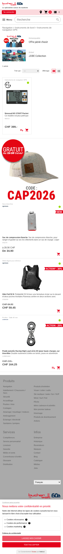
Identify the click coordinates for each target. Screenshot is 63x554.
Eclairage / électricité (11, 420)
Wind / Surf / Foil (40, 398)
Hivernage (38, 413)
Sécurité (6, 397)
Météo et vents (9, 453)
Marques (37, 449)
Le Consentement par (31, 551)
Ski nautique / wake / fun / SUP (46, 394)
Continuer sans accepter (11, 502)
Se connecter (8, 12)
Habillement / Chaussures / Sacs (14, 391)
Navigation (7, 27)
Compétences (9, 438)
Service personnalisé (12, 441)
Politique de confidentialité (11, 533)
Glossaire (7, 460)
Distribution (8, 464)
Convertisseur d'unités (12, 457)
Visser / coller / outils (42, 390)
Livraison (7, 445)
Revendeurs (39, 445)
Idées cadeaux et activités (44, 405)
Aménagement (9, 416)
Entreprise (38, 438)
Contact (37, 453)
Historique (38, 441)
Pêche (36, 402)
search (57, 19)
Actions (37, 421)
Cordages (7, 408)
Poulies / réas (8, 404)
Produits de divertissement (45, 417)
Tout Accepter (31, 545)
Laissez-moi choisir (31, 538)
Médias (37, 464)
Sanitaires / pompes (11, 423)
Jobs (36, 468)
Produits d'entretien (42, 386)
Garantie (6, 449)
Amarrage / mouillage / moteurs (16, 412)
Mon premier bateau (42, 409)
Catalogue (38, 460)
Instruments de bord (25, 27)
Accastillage (8, 401)
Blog (36, 457)
